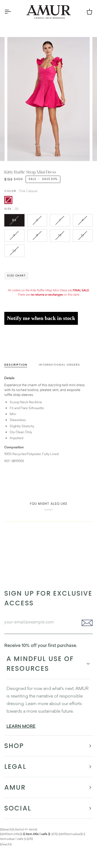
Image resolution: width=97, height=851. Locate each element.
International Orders (59, 365)
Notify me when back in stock (41, 318)
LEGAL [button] (15, 766)
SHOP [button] (14, 745)
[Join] (85, 623)
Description (15, 365)
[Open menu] (12, 11)
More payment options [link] (21, 348)
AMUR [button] (15, 787)
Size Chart (16, 275)
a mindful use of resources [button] (40, 663)
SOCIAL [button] (17, 808)
